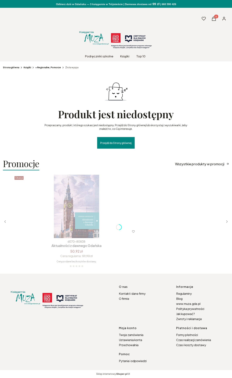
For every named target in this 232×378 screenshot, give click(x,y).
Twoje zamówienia (131, 335)
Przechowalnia (128, 345)
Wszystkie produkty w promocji (199, 164)
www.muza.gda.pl (188, 304)
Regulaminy (184, 293)
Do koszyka (69, 231)
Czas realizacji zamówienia (193, 340)
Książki (27, 67)
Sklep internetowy (111, 374)
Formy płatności (187, 335)
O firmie (124, 299)
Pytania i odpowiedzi (133, 361)
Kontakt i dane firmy (132, 293)
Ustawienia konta (130, 340)
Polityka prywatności (190, 309)
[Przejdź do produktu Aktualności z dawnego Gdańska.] (76, 206)
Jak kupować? (185, 314)
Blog (179, 299)
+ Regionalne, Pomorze (48, 67)
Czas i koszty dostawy (191, 345)
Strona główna (11, 67)
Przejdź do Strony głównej (116, 142)
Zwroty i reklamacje (189, 319)
